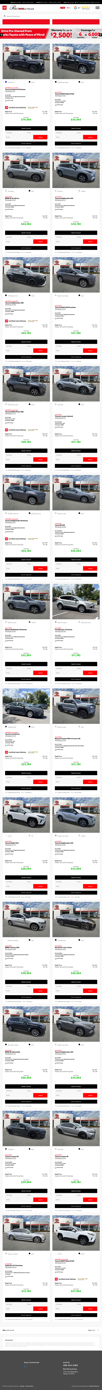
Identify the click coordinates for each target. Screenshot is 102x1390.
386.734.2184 (41, 2)
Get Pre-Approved (26, 143)
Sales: (27, 2)
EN (63, 8)
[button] (48, 61)
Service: (51, 2)
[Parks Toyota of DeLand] (22, 8)
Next (100, 34)
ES (69, 8)
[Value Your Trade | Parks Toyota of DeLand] (51, 34)
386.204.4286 (16, 2)
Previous (1, 34)
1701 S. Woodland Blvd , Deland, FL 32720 (88, 2)
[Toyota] (4, 8)
